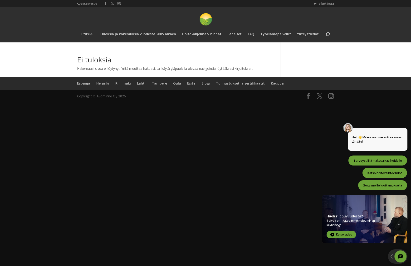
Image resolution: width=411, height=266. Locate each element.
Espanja (83, 83)
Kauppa (277, 83)
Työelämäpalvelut (275, 34)
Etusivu (87, 34)
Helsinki (102, 83)
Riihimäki (123, 83)
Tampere (159, 83)
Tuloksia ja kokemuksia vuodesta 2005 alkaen (138, 34)
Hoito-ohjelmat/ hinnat (201, 34)
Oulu (177, 83)
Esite (191, 83)
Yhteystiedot (308, 34)
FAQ (251, 34)
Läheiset (235, 34)
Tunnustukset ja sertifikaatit (240, 83)
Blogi (205, 83)
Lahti (141, 83)
